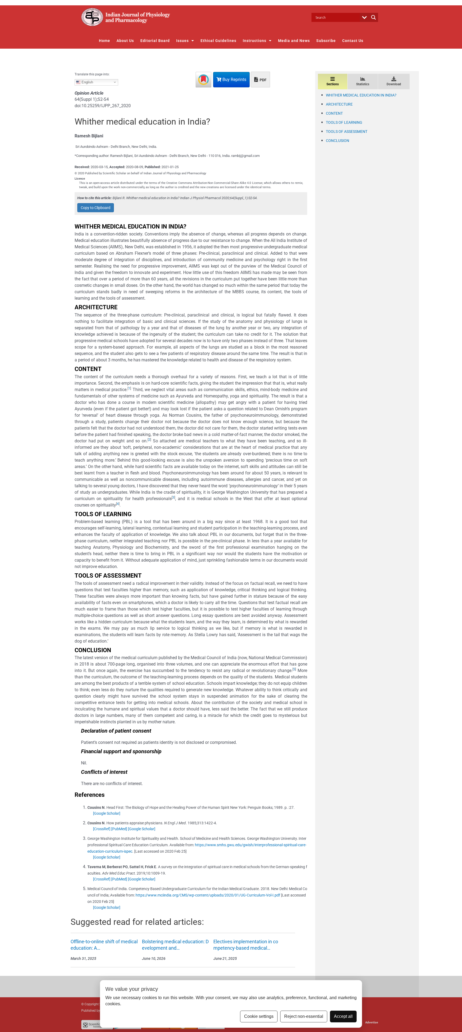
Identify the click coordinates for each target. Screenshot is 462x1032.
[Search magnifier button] (373, 17)
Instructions (254, 40)
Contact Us (352, 40)
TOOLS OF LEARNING (344, 122)
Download (394, 84)
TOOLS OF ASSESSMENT (346, 131)
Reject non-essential (303, 1016)
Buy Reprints (233, 79)
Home (104, 40)
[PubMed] (119, 829)
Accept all (343, 1016)
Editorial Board (155, 40)
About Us (125, 40)
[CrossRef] (101, 829)
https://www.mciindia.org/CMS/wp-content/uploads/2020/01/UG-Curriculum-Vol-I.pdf (208, 895)
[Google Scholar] (106, 813)
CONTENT (334, 113)
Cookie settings (259, 1016)
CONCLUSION (337, 140)
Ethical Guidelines (218, 40)
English (86, 82)
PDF (263, 80)
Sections (332, 84)
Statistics (362, 84)
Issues (182, 40)
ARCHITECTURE (339, 104)
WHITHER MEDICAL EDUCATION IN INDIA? (361, 95)
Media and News (294, 40)
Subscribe (326, 40)
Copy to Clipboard (95, 208)
